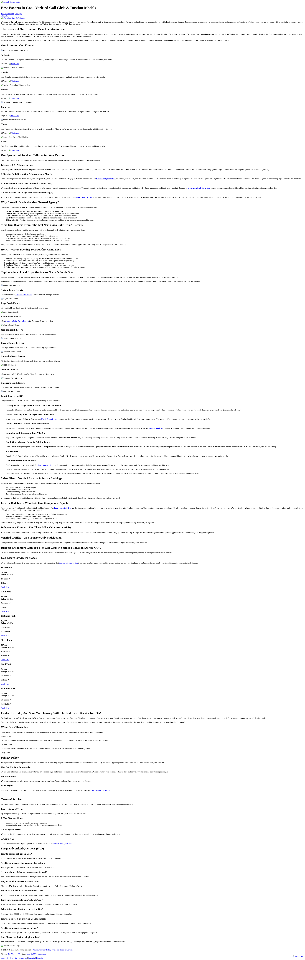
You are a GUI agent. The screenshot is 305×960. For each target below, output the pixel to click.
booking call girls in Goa (68, 563)
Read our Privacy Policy (42, 950)
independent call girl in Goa (199, 188)
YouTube (31, 958)
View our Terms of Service (62, 950)
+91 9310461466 (13, 954)
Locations (10, 14)
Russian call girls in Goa (106, 179)
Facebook (4, 958)
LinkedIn (39, 958)
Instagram (23, 958)
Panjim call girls (155, 428)
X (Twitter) (14, 958)
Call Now (4, 16)
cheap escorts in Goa (84, 197)
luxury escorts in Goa (62, 508)
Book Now (5, 587)
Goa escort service (45, 465)
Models (4, 14)
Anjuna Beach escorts (23, 295)
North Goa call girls (49, 419)
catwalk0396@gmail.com (100, 790)
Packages (18, 14)
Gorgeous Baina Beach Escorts (17, 321)
